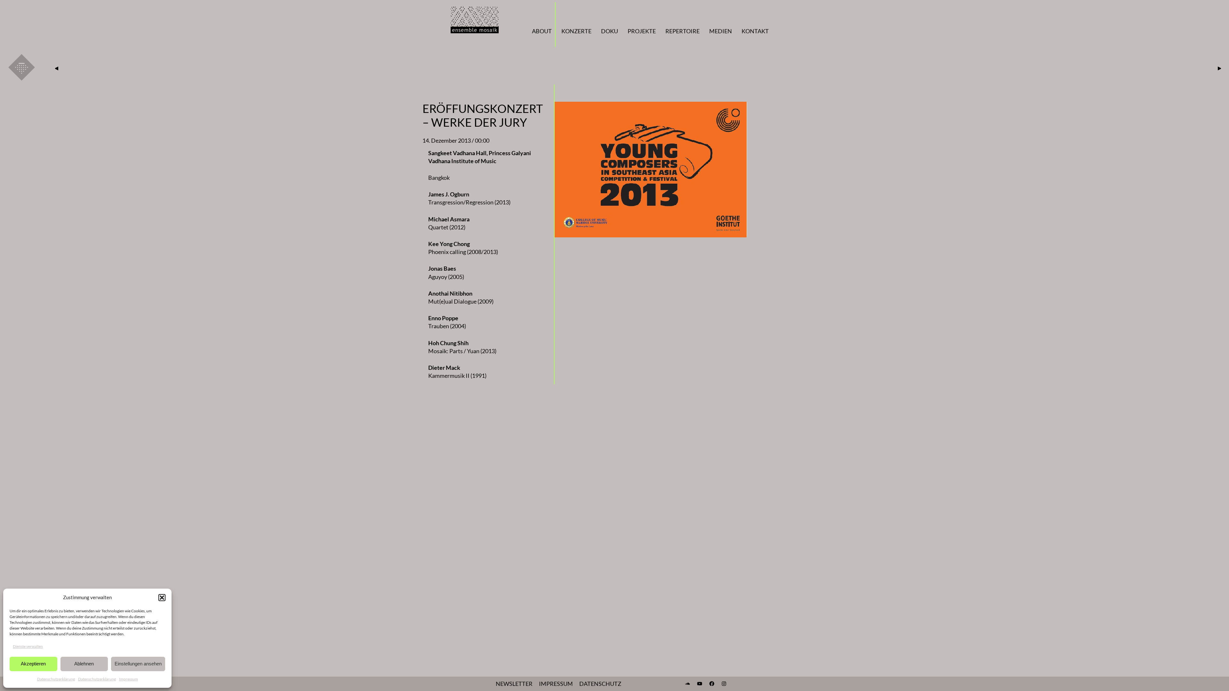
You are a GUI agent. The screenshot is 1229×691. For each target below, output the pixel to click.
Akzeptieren (33, 663)
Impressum (128, 679)
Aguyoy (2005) (446, 276)
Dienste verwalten (28, 646)
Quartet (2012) (446, 227)
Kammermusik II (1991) (457, 375)
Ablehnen (84, 663)
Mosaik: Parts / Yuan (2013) (462, 350)
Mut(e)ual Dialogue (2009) (461, 301)
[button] (162, 597)
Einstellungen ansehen (138, 663)
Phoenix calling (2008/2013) (463, 251)
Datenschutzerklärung (56, 679)
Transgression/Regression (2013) (469, 202)
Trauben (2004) (447, 326)
